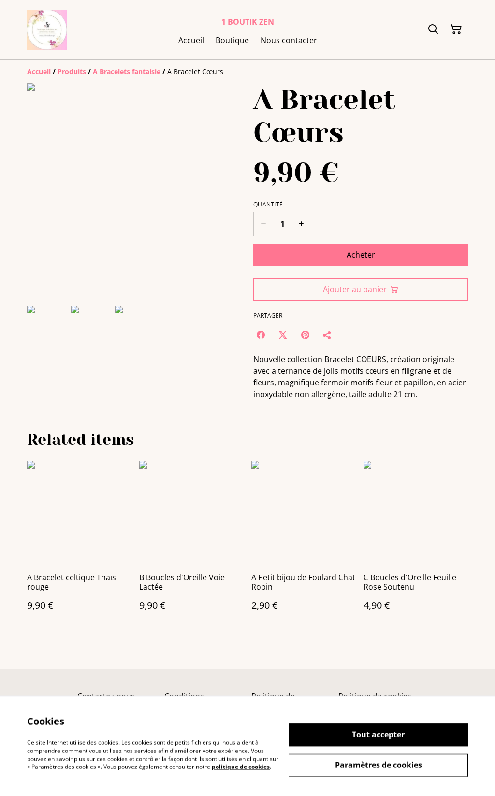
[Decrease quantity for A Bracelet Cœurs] (263, 224)
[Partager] (327, 334)
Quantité (268, 204)
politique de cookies (241, 767)
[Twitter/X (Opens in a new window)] (283, 334)
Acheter (361, 255)
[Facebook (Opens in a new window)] (260, 334)
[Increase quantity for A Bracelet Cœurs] (301, 224)
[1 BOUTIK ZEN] (47, 30)
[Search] (433, 29)
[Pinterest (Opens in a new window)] (305, 334)
